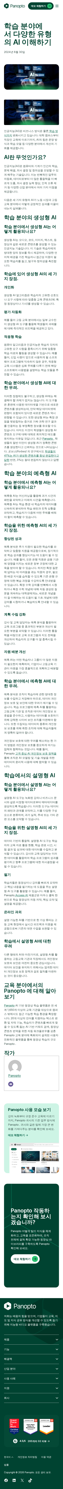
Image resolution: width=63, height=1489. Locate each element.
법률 (6, 1464)
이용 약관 (46, 1456)
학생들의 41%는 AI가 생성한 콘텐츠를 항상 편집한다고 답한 (31, 455)
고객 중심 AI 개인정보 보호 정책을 (35, 753)
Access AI (21, 895)
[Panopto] (14, 6)
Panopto (48, 438)
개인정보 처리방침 (27, 1456)
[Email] (10, 1084)
